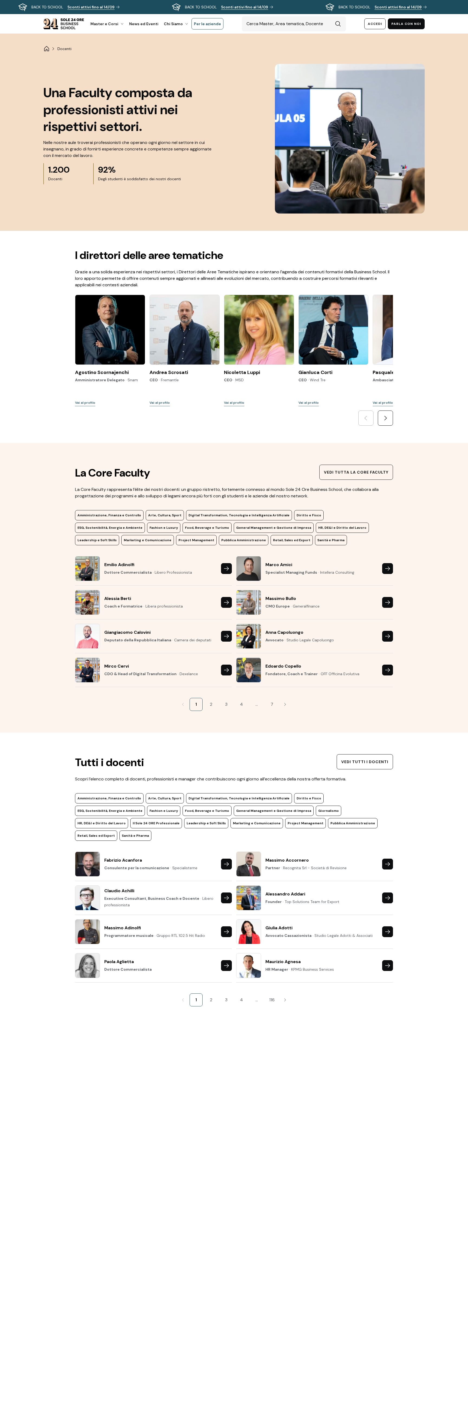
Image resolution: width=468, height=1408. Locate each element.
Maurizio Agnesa (283, 961)
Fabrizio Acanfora (123, 860)
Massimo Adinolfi (122, 928)
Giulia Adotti (278, 928)
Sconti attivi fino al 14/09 (91, 7)
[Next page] (285, 704)
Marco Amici (278, 564)
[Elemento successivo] (385, 418)
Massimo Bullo (280, 598)
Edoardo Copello (283, 666)
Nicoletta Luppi (242, 372)
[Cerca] (338, 23)
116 (272, 1000)
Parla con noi (406, 24)
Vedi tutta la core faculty (356, 472)
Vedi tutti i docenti (364, 761)
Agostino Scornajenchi (102, 372)
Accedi (375, 24)
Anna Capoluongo (284, 632)
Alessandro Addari (285, 894)
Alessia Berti (117, 598)
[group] (234, 7)
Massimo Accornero (287, 860)
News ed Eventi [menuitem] (143, 23)
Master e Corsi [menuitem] (104, 23)
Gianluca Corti (315, 372)
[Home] (46, 48)
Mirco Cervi (116, 666)
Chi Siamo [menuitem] (173, 23)
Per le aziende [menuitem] (207, 23)
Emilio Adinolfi (119, 564)
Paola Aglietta (119, 961)
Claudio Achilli (119, 891)
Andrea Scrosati (169, 372)
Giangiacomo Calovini (127, 632)
